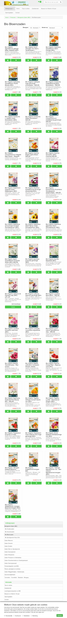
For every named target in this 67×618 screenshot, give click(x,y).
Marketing (35, 616)
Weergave (25, 27)
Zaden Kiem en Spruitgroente (12, 549)
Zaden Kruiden (8, 546)
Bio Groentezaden (9, 532)
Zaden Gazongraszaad (11, 563)
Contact (7, 599)
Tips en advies (8, 585)
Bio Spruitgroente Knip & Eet (12, 537)
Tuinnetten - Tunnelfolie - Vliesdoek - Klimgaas (17, 577)
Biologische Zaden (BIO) (11, 526)
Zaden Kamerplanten (10, 552)
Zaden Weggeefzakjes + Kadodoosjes (14, 572)
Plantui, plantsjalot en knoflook (12, 569)
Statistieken (27, 616)
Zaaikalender (8, 588)
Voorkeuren (18, 616)
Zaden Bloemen (9, 540)
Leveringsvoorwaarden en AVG (13, 591)
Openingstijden (8, 596)
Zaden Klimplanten (9, 554)
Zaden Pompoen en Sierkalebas (13, 557)
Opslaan (60, 615)
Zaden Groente (9, 543)
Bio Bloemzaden (9, 534)
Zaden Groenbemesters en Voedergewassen (16, 560)
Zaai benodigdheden (10, 574)
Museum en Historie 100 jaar (12, 594)
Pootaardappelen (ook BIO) (12, 566)
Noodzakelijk (9, 616)
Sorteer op (45, 27)
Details (13, 307)
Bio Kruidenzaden (9, 529)
